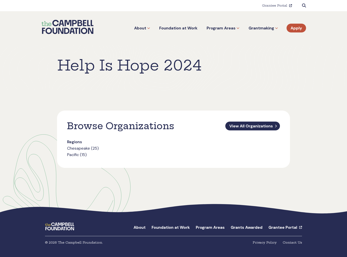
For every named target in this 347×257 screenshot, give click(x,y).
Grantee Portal (274, 5)
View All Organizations (251, 126)
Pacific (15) (77, 154)
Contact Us (292, 242)
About (140, 28)
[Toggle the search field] (304, 5)
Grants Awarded (246, 227)
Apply (296, 28)
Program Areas (221, 28)
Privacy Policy (265, 242)
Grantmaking (261, 28)
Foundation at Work (178, 28)
